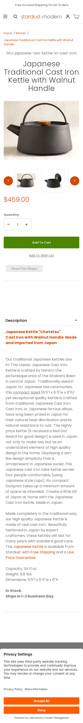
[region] (41, 180)
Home (8, 33)
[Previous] (8, 180)
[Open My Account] (67, 17)
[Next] (74, 180)
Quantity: (12, 215)
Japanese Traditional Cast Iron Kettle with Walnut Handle (38, 42)
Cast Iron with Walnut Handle (35, 337)
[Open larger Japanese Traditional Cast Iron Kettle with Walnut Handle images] (41, 130)
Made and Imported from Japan (41, 340)
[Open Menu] (5, 17)
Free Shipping (42, 552)
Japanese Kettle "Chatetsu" (33, 331)
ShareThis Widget (24, 268)
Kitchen (21, 33)
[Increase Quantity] (26, 224)
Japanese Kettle (28, 546)
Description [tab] (16, 320)
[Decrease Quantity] (8, 224)
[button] (26, 180)
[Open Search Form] (15, 17)
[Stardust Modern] (41, 16)
